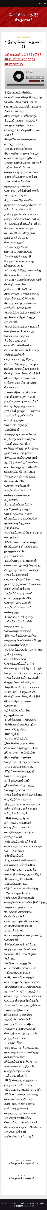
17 (33, 59)
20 (14, 64)
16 (29, 59)
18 (6, 64)
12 (14, 59)
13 (18, 59)
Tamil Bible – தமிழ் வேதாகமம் (23, 17)
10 (6, 59)
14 (22, 59)
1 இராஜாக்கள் (23, 37)
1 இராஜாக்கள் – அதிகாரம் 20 (23, 1163)
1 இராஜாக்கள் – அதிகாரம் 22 (23, 1178)
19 (10, 64)
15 (25, 59)
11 (10, 59)
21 (18, 64)
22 (22, 64)
